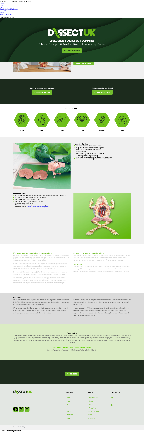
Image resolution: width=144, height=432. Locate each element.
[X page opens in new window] (136, 1)
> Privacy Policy (93, 411)
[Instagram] (27, 409)
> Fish (68, 404)
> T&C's (91, 415)
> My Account (93, 398)
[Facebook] (15, 409)
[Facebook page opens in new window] (133, 1)
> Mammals (70, 415)
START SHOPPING (72, 50)
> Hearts (69, 408)
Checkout (9, 14)
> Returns (91, 418)
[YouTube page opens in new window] (142, 1)
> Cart (90, 401)
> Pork (68, 418)
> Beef (68, 398)
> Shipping (92, 408)
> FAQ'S (90, 404)
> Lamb (68, 411)
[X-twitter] (21, 409)
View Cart (3, 14)
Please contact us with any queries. (38, 207)
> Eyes (68, 401)
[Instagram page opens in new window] (139, 1)
